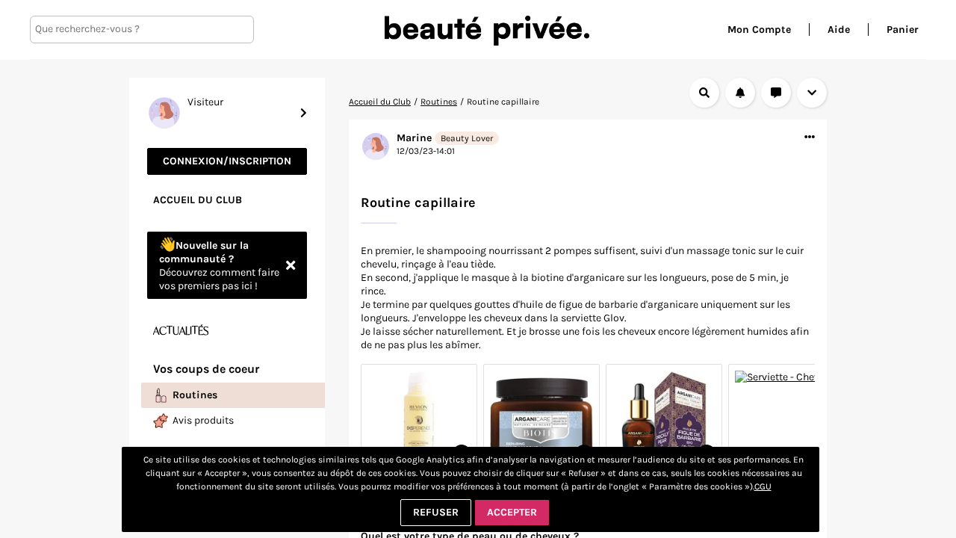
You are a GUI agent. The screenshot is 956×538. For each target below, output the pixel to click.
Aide (839, 29)
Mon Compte (759, 29)
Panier (903, 29)
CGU (763, 486)
